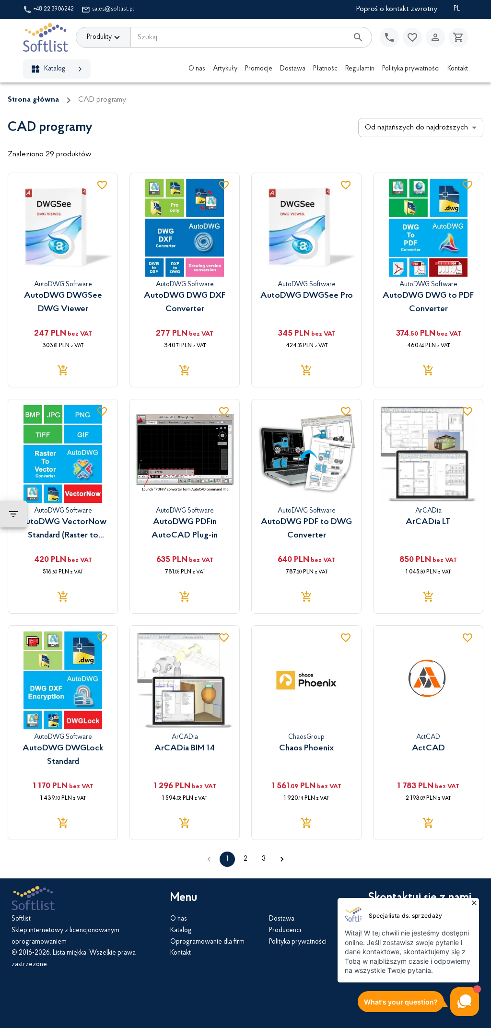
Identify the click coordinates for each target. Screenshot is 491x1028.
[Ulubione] (412, 37)
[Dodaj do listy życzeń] (102, 185)
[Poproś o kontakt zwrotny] (389, 37)
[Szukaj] (358, 37)
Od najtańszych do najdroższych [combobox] (416, 127)
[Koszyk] (458, 37)
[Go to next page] (282, 859)
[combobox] (239, 37)
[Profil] (435, 37)
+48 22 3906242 (54, 9)
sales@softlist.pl (113, 9)
